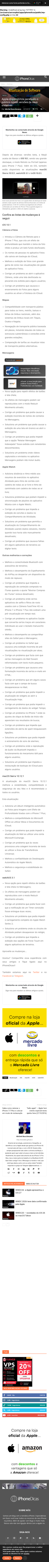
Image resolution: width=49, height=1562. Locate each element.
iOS (21, 1078)
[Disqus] (24, 1259)
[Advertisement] (24, 49)
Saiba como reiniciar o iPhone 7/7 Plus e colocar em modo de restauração (12, 1110)
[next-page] (7, 1224)
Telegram (18, 976)
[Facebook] (15, 1169)
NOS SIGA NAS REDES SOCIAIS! (15, 1388)
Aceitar (7, 1558)
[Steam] (14, 1173)
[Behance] (10, 1169)
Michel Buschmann (13, 109)
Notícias (9, 84)
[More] (37, 118)
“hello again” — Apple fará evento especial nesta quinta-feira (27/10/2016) (37, 1110)
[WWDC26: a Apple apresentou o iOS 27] (8, 1193)
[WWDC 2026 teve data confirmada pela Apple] (8, 1204)
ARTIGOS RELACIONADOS (13, 1184)
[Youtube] (40, 1173)
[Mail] (30, 1169)
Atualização (13, 1078)
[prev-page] (3, 1224)
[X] (13, 118)
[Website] (35, 1173)
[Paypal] (35, 1169)
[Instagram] (20, 1169)
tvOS (33, 1078)
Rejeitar (17, 1558)
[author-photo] (24, 1133)
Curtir (42, 1395)
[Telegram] (21, 118)
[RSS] (33, 1539)
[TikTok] (25, 1173)
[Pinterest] (40, 1169)
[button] (4, 78)
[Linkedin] (25, 1169)
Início (3, 84)
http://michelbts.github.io (25, 1140)
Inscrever (41, 1415)
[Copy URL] (6, 118)
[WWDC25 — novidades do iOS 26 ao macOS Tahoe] (8, 1216)
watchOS (41, 1078)
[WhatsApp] (29, 118)
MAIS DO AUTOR (32, 1184)
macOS (27, 1078)
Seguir (42, 1400)
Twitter (36, 972)
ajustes (26, 1554)
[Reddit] (9, 1173)
